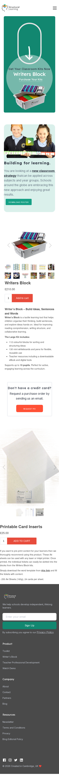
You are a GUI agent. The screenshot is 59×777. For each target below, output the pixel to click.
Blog (5, 703)
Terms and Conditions (14, 727)
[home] (10, 8)
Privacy (6, 733)
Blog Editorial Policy (13, 739)
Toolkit (6, 651)
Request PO (29, 409)
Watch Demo (9, 668)
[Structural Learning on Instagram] (10, 760)
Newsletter (8, 722)
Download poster (19, 202)
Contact (7, 692)
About (6, 686)
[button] (54, 8)
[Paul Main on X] (16, 760)
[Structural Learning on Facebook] (4, 760)
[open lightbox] (30, 142)
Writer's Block (10, 656)
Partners (7, 698)
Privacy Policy (45, 632)
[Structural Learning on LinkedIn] (21, 760)
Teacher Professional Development (21, 662)
